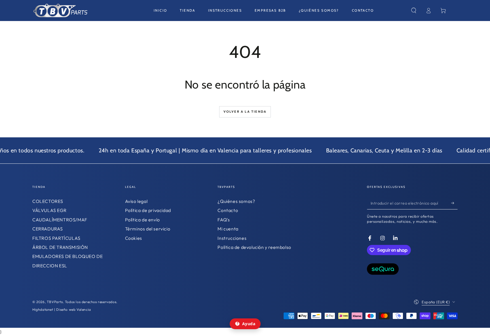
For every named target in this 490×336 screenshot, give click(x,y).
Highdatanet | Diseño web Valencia (61, 309)
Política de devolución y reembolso (254, 247)
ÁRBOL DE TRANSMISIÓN (60, 247)
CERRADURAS (47, 229)
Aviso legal (136, 201)
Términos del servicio (147, 229)
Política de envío (142, 219)
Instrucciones (231, 238)
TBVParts (55, 302)
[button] (413, 10)
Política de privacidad (148, 210)
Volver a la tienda (245, 112)
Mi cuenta (227, 229)
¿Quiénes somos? (236, 201)
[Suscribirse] (454, 203)
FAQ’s (223, 219)
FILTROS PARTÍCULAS (56, 238)
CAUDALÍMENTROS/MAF (59, 219)
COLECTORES (47, 201)
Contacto (227, 210)
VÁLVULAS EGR (49, 210)
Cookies (133, 238)
